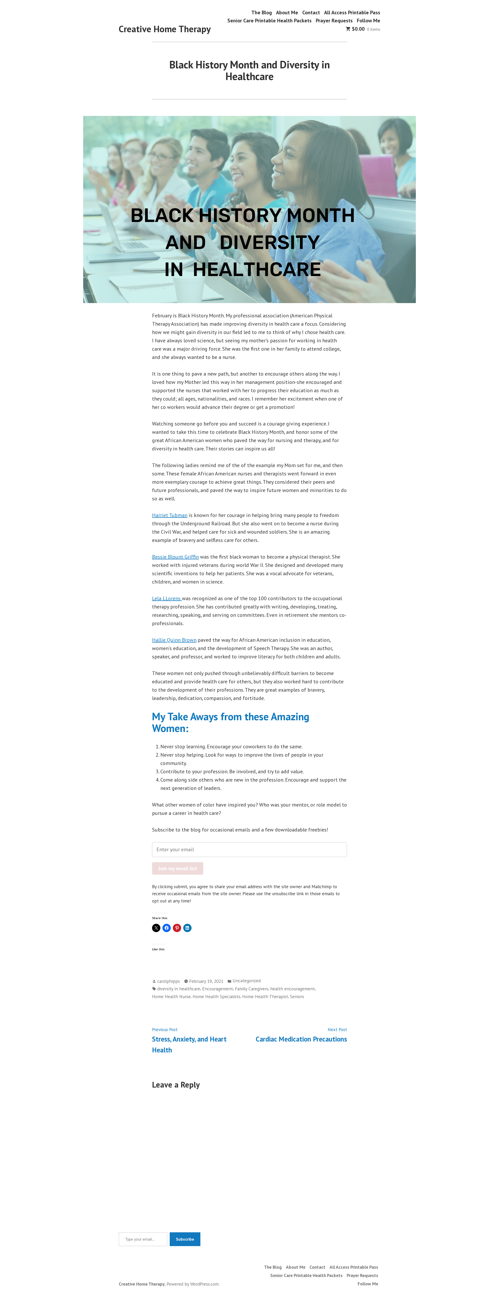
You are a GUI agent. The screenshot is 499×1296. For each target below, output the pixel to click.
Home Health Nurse (171, 996)
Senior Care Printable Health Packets (269, 21)
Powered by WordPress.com (193, 1284)
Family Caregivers (251, 989)
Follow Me (368, 21)
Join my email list (177, 868)
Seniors (297, 996)
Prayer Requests (334, 21)
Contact (311, 12)
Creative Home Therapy (165, 29)
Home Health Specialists (216, 996)
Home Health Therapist (265, 996)
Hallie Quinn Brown (174, 640)
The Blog (261, 12)
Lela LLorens (167, 598)
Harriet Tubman (169, 515)
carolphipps (168, 981)
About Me (287, 12)
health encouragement (292, 989)
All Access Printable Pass (352, 12)
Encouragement (217, 989)
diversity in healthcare (178, 989)
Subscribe (185, 1239)
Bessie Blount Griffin (175, 556)
